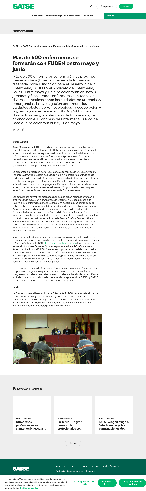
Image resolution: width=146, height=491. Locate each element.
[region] (73, 483)
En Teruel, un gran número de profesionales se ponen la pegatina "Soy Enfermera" (69, 428)
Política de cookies (29, 488)
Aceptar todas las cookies (132, 483)
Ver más (73, 443)
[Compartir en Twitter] (18, 129)
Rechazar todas (107, 483)
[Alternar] (91, 6)
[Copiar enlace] (23, 129)
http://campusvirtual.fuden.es (60, 243)
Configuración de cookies (84, 483)
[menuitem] (126, 6)
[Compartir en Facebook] (14, 129)
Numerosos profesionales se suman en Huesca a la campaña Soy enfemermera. (31, 428)
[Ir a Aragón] (23, 6)
